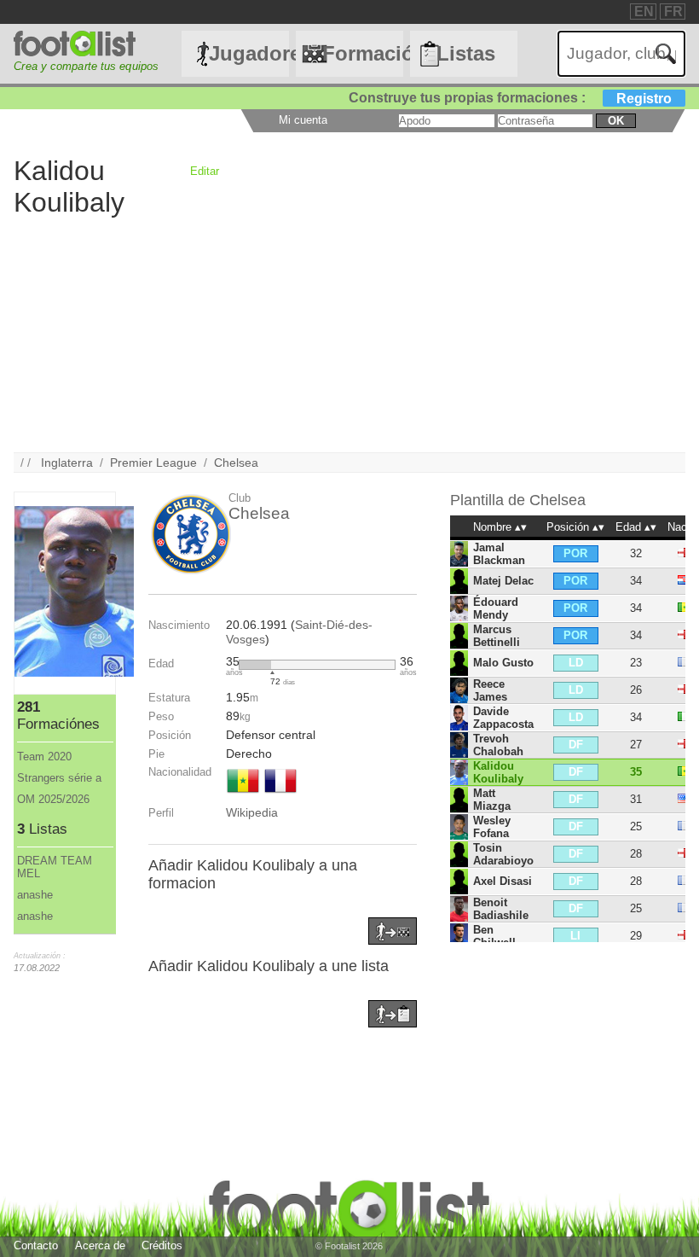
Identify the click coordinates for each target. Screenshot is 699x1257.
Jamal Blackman (499, 554)
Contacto (36, 1245)
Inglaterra (67, 462)
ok (616, 120)
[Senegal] (243, 794)
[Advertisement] (349, 332)
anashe (35, 894)
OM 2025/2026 (53, 799)
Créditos (162, 1245)
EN (644, 11)
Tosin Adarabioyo (503, 854)
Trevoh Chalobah (498, 745)
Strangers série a (59, 777)
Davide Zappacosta (503, 717)
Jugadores (249, 53)
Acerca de (100, 1245)
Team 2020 (44, 756)
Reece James (490, 690)
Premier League (153, 462)
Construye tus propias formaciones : (510, 97)
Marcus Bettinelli (496, 636)
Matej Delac (503, 580)
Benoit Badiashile (501, 909)
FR (673, 11)
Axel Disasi (502, 881)
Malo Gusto (503, 662)
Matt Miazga (492, 799)
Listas (465, 53)
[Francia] (280, 794)
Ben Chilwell (494, 936)
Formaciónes (362, 53)
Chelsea (236, 462)
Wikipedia (252, 812)
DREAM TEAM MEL (54, 867)
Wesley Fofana (492, 827)
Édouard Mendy (495, 608)
